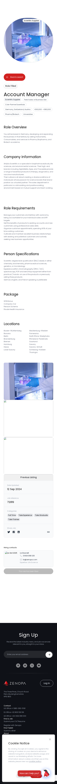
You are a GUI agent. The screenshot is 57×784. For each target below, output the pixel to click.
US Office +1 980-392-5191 (14, 708)
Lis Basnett (24, 553)
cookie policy (35, 761)
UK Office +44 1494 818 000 (15, 716)
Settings (22, 776)
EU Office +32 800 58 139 (14, 712)
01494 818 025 (29, 556)
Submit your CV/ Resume (14, 721)
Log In (47, 683)
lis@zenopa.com (30, 559)
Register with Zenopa (12, 725)
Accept (36, 776)
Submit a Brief (9, 730)
